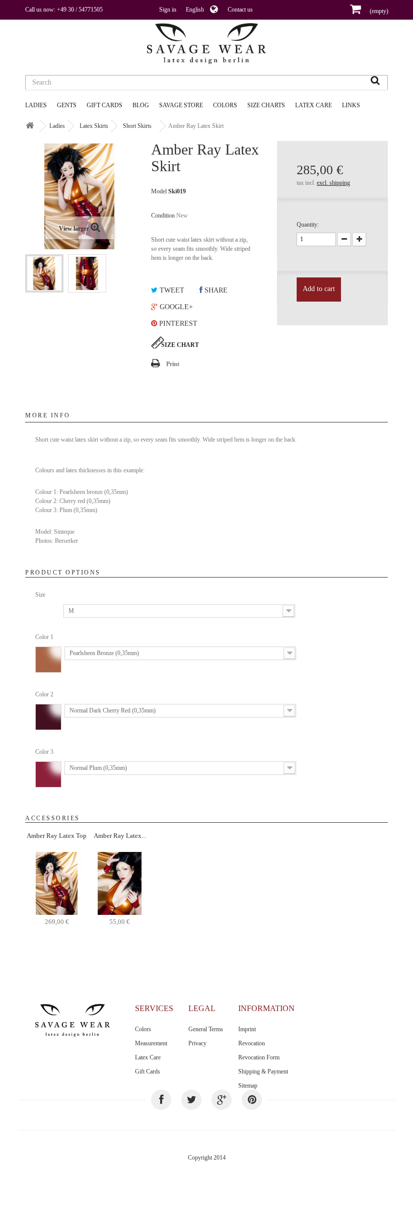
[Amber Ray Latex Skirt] (44, 273)
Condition (163, 215)
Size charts (266, 105)
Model (159, 191)
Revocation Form (259, 1057)
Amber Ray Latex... (120, 835)
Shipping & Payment (263, 1071)
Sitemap (247, 1085)
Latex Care (313, 105)
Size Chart (180, 344)
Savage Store (181, 105)
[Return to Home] (29, 126)
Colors (143, 1029)
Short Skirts (137, 125)
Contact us (240, 9)
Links (351, 105)
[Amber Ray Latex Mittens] (119, 882)
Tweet (171, 290)
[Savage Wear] (206, 43)
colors (225, 105)
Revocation (251, 1043)
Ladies (36, 105)
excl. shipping (333, 182)
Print (172, 364)
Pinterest (177, 323)
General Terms (205, 1029)
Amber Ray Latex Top (57, 835)
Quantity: (308, 224)
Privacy (197, 1043)
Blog (140, 105)
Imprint (247, 1029)
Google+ (175, 307)
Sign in (167, 9)
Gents (67, 105)
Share (215, 290)
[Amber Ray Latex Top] (56, 882)
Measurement (151, 1043)
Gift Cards (104, 105)
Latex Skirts (94, 125)
